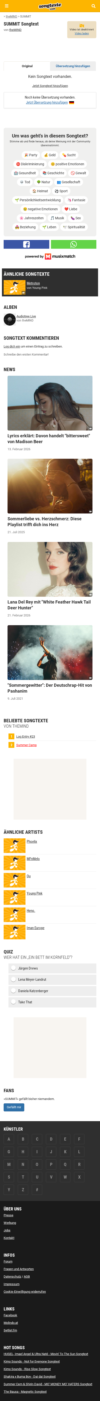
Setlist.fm (10, 1330)
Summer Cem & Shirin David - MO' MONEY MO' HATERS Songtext (48, 1384)
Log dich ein (12, 346)
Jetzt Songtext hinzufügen (50, 86)
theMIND (15, 30)
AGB (27, 1276)
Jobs (7, 1230)
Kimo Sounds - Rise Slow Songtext (27, 1369)
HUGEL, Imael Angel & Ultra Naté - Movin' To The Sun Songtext (46, 1354)
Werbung (10, 1223)
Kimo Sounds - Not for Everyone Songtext (32, 1361)
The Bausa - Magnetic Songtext (25, 1391)
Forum (8, 1261)
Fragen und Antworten (19, 1269)
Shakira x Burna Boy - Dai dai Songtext (30, 1376)
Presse (8, 1215)
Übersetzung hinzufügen (73, 66)
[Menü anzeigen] (7, 6)
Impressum (11, 1284)
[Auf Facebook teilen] (26, 244)
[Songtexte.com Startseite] (50, 5)
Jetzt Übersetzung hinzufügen (47, 102)
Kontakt (9, 1238)
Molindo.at (11, 1323)
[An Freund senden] (74, 244)
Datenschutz (12, 1276)
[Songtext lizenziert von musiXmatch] (50, 256)
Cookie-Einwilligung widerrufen (25, 1291)
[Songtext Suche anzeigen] (93, 6)
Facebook (10, 1315)
